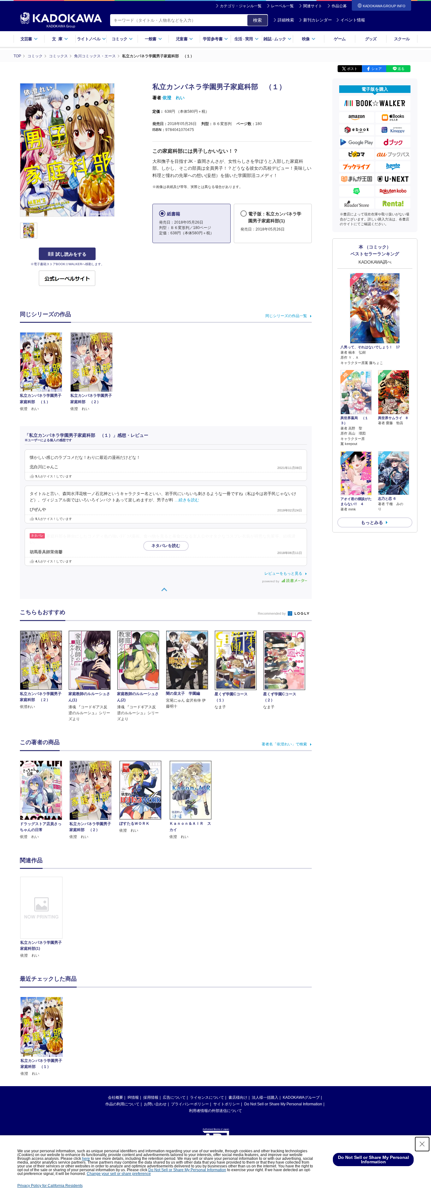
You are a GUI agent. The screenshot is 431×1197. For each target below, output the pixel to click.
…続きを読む (186, 500)
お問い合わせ (155, 1104)
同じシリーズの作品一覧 (286, 316)
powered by (271, 581)
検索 (257, 20)
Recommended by (272, 613)
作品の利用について (122, 1104)
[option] (45, 918)
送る (401, 69)
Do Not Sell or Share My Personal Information (283, 1104)
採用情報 (150, 1097)
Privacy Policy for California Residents (50, 1185)
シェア (376, 69)
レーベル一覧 (282, 6)
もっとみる (372, 522)
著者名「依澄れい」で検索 (284, 744)
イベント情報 (352, 20)
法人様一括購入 (265, 1097)
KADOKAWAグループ (301, 1097)
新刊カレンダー (317, 20)
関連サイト (312, 6)
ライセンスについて (207, 1097)
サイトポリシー (226, 1104)
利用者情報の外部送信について (215, 1111)
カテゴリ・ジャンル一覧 (241, 6)
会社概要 (115, 1097)
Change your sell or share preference (119, 1174)
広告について (174, 1097)
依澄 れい (173, 97)
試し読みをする (71, 254)
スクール (402, 39)
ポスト (352, 69)
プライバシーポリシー (190, 1104)
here (86, 1158)
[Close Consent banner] (422, 1144)
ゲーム (339, 39)
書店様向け (237, 1097)
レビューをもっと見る (283, 573)
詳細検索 (286, 20)
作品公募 (339, 6)
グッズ (371, 39)
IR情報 (133, 1097)
